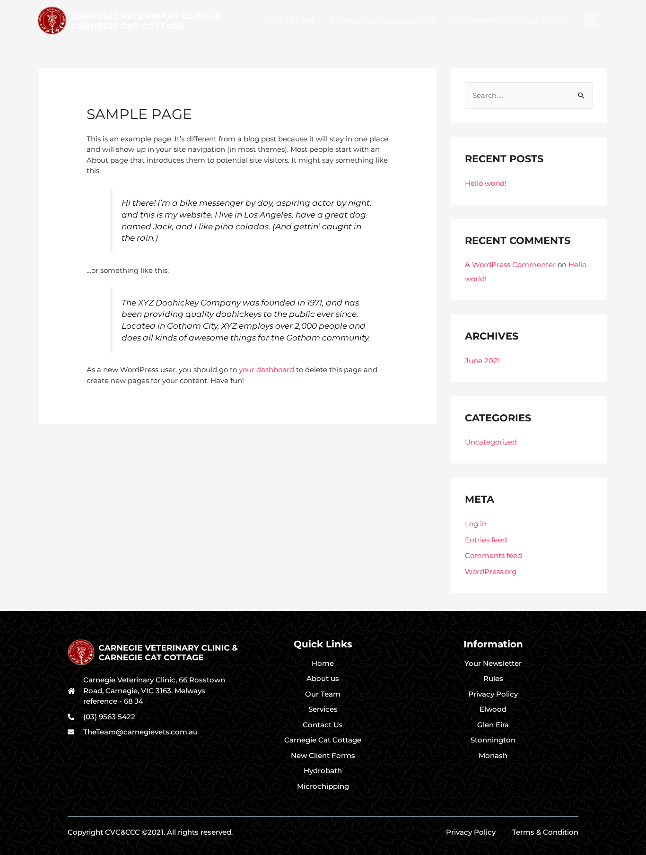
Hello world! (485, 183)
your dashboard (266, 369)
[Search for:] (529, 95)
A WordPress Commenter (510, 264)
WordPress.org (490, 571)
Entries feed (486, 539)
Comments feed (493, 555)
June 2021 (482, 360)
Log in (476, 523)
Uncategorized (491, 441)
